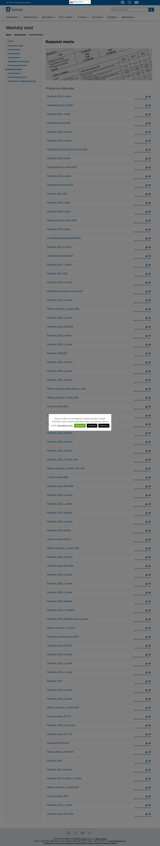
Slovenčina (78, 2)
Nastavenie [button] (104, 426)
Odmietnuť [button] (92, 426)
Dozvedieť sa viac (65, 425)
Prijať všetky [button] (80, 426)
